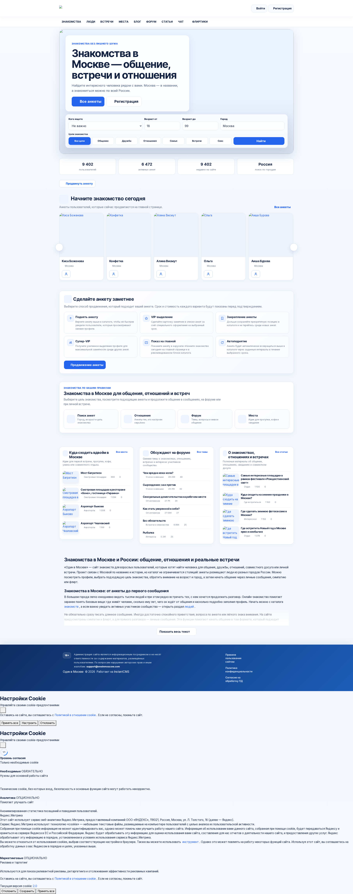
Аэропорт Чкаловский (95, 523)
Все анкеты (282, 207)
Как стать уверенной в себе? (161, 508)
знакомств (71, 606)
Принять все (9, 723)
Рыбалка (148, 532)
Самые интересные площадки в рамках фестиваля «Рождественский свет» (265, 479)
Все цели (79, 141)
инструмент (190, 842)
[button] (176, 776)
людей (190, 606)
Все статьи (281, 451)
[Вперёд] (294, 247)
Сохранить (27, 891)
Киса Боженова (73, 261)
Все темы (202, 451)
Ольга (208, 261)
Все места (121, 451)
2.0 (35, 886)
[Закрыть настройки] (3, 745)
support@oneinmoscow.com (103, 666)
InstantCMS (121, 671)
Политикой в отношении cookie (76, 715)
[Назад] (59, 247)
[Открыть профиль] (66, 274)
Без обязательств (154, 520)
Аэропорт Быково (92, 506)
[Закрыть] (3, 710)
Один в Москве (73, 671)
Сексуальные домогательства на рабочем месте (174, 496)
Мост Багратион (91, 472)
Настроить (29, 723)
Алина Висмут (166, 261)
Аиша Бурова (260, 261)
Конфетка (116, 261)
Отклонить (47, 723)
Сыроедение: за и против (159, 484)
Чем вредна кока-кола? (158, 472)
